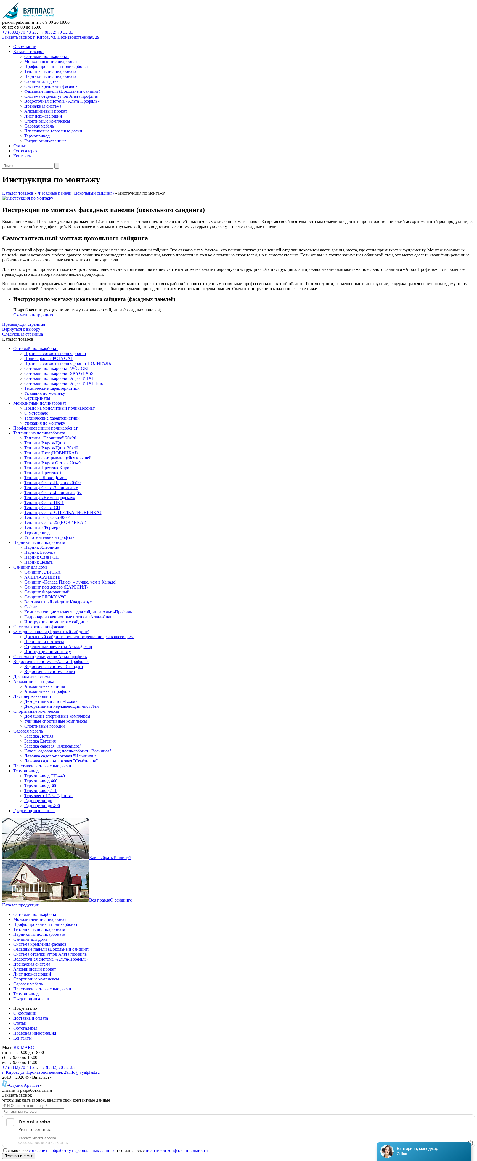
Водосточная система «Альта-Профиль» (51, 959)
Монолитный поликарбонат (39, 919)
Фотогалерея (25, 1028)
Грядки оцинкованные (34, 998)
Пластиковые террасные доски (42, 989)
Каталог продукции (20, 905)
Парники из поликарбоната (39, 934)
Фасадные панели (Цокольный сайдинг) (76, 193)
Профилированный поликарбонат (45, 924)
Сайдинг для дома (30, 939)
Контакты (22, 1038)
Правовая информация (34, 1033)
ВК (17, 1047)
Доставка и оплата (30, 1018)
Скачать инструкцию (33, 314)
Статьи (19, 1023)
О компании (24, 1013)
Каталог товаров (17, 193)
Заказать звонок (17, 37)
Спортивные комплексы (36, 979)
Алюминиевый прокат (34, 969)
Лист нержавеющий (32, 974)
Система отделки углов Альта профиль (50, 954)
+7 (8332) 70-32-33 (56, 32)
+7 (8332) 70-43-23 (19, 32)
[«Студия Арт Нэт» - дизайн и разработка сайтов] (4, 1085)
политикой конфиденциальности (177, 1150)
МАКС (27, 1047)
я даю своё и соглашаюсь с (108, 1150)
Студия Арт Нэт (24, 1085)
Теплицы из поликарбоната (39, 929)
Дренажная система (31, 964)
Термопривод (26, 994)
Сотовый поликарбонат (35, 914)
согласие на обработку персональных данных (72, 1150)
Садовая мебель (28, 984)
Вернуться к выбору (21, 329)
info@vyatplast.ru (84, 1072)
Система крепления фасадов (40, 944)
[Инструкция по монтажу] (27, 198)
